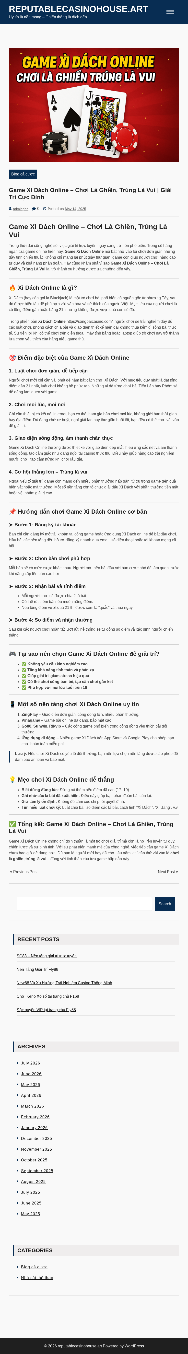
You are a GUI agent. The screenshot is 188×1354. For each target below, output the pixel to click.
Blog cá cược (23, 174)
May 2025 (30, 1214)
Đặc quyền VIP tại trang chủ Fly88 (46, 1010)
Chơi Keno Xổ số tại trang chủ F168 (48, 996)
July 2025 (30, 1192)
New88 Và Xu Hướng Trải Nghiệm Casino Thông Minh (64, 983)
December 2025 (36, 1138)
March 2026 (32, 1106)
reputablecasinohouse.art (78, 9)
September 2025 (37, 1171)
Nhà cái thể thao (37, 1278)
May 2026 (30, 1085)
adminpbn (20, 209)
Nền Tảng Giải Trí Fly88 (37, 969)
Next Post (167, 872)
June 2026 (31, 1074)
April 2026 (31, 1095)
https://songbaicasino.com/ (90, 321)
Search (165, 904)
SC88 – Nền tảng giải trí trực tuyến (47, 956)
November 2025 (36, 1149)
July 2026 (30, 1063)
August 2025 (33, 1182)
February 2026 (35, 1117)
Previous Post (24, 872)
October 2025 (34, 1160)
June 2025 (31, 1203)
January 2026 (34, 1128)
